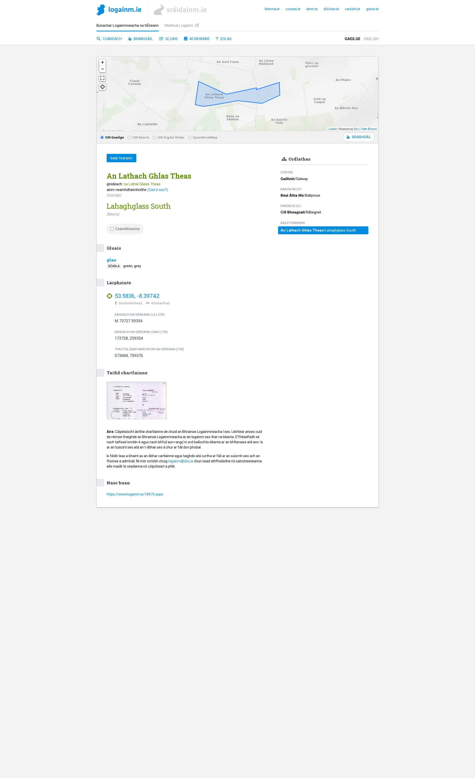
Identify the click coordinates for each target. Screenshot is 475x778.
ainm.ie (312, 9)
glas (111, 260)
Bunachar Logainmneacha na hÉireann (127, 25)
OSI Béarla (140, 137)
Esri (356, 129)
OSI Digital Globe (171, 137)
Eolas (225, 39)
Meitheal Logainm (179, 25)
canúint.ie (352, 9)
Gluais (171, 39)
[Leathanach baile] (118, 10)
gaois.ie (372, 9)
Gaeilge (352, 39)
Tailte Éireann (369, 129)
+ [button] (102, 62)
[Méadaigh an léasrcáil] (102, 78)
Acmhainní (199, 39)
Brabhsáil (143, 39)
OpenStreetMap (205, 137)
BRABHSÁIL (361, 137)
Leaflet (333, 129)
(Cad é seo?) (157, 190)
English (371, 39)
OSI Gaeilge (114, 137)
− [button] (102, 68)
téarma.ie (272, 9)
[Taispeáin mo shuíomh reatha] (102, 87)
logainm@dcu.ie (180, 461)
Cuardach (112, 39)
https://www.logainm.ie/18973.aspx (135, 494)
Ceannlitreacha (127, 229)
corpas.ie (292, 9)
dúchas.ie (331, 9)
